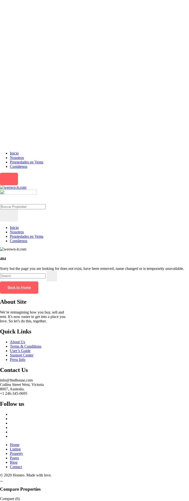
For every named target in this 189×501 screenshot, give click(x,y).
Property (16, 453)
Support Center (21, 355)
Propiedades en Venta (26, 162)
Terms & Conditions (25, 346)
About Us (17, 342)
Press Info (17, 359)
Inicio (14, 153)
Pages (14, 458)
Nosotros (17, 158)
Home (14, 445)
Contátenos (18, 166)
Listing (15, 449)
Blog (13, 462)
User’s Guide (20, 351)
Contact (16, 467)
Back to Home (19, 287)
